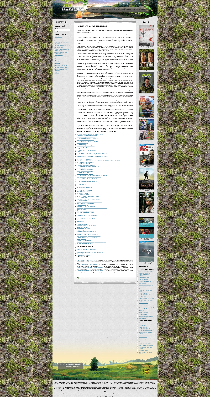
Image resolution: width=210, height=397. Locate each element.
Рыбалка (138, 9)
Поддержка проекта (126, 3)
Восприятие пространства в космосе (86, 231)
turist (95, 27)
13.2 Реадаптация (81, 144)
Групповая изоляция (82, 205)
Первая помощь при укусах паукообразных (61, 61)
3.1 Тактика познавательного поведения (87, 141)
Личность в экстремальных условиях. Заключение (90, 252)
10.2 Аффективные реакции (84, 191)
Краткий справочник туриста (145, 343)
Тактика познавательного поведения (86, 225)
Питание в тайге (142, 296)
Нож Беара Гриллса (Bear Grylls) (146, 271)
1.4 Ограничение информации (85, 180)
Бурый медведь (142, 318)
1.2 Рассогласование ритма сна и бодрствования (90, 134)
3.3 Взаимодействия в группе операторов (88, 138)
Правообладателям (93, 3)
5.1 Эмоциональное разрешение (85, 162)
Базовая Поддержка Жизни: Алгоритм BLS (89, 264)
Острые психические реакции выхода (87, 245)
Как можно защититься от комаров (62, 58)
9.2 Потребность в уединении (85, 174)
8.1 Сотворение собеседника (84, 159)
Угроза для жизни (81, 239)
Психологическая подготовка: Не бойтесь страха (90, 270)
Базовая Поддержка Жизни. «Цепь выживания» (90, 267)
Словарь (138, 3)
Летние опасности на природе (61, 40)
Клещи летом (58, 63)
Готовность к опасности (83, 214)
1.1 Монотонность (81, 168)
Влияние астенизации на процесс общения (88, 237)
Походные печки (142, 283)
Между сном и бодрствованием (85, 211)
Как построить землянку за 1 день (146, 284)
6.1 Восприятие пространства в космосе (87, 181)
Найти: (56, 28)
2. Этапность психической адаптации (87, 135)
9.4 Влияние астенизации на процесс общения (89, 182)
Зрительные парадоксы (83, 227)
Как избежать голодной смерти (145, 330)
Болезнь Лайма (58, 37)
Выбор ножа (141, 310)
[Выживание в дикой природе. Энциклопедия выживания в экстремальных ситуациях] (73, 11)
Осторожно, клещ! (59, 55)
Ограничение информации (84, 233)
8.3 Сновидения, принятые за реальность (88, 166)
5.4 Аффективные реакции (84, 172)
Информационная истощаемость (86, 218)
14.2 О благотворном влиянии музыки (87, 151)
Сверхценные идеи (82, 224)
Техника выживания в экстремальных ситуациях (144, 294)
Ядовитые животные (143, 312)
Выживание (86, 3)
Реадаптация (80, 221)
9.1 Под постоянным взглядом (85, 171)
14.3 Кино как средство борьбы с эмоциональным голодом (92, 156)
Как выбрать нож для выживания (146, 286)
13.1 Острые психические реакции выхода (88, 199)
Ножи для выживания (143, 279)
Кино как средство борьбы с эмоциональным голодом (91, 242)
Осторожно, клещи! (59, 47)
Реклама (133, 3)
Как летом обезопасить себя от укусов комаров (61, 53)
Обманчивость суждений (83, 228)
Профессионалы (120, 9)
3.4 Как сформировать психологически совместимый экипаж (93, 153)
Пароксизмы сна (81, 247)
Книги (113, 9)
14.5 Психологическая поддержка (86, 165)
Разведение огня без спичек (145, 281)
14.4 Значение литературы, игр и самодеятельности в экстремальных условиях (98, 160)
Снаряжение (94, 9)
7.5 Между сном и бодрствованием (86, 150)
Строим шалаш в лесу (143, 303)
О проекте (107, 3)
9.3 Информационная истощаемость (87, 178)
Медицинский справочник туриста (146, 345)
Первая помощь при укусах (61, 38)
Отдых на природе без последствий (62, 45)
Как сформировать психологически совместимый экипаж (92, 208)
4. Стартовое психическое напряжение (87, 157)
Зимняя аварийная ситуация (145, 341)
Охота (143, 9)
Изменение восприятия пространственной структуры (91, 222)
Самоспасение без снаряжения (145, 335)
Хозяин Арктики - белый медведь (146, 316)
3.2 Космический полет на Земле (85, 146)
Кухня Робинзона (142, 325)
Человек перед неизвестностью (85, 250)
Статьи (88, 9)
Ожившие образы (81, 209)
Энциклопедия (130, 9)
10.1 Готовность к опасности (84, 187)
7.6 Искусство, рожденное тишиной (86, 154)
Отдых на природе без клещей (61, 67)
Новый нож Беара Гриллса (144, 277)
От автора (112, 3)
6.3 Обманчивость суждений (84, 190)
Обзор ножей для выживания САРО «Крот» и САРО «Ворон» (146, 308)
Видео (109, 9)
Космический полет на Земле (85, 243)
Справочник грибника (143, 350)
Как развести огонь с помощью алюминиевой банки (145, 305)
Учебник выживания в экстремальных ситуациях (144, 328)
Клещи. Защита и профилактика (62, 56)
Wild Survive (146, 3)
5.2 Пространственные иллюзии (85, 140)
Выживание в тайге (143, 288)
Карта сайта (101, 3)
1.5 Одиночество (81, 184)
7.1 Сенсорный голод (82, 197)
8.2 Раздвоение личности (83, 163)
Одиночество (80, 230)
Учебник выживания (143, 337)
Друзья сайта (118, 3)
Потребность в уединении (84, 240)
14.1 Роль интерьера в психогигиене (86, 149)
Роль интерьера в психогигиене (85, 203)
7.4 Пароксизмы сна (82, 147)
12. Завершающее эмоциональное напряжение (89, 202)
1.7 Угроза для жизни (82, 193)
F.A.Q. (142, 3)
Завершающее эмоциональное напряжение (88, 236)
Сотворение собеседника (83, 219)
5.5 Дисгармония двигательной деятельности (89, 177)
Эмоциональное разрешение (84, 255)
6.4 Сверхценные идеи (83, 194)
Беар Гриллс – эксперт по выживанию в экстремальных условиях (145, 274)
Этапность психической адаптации (86, 206)
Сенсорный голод (81, 253)
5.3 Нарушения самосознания (85, 169)
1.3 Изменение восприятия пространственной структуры (92, 175)
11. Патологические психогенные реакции (88, 196)
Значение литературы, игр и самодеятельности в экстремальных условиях (97, 216)
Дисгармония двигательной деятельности (88, 234)
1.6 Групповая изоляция (83, 188)
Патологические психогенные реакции (87, 215)
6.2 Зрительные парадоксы (84, 185)
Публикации (102, 9)
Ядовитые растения (143, 314)
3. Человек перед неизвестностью (86, 137)
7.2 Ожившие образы (82, 200)
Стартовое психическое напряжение (86, 249)
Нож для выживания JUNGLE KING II (146, 298)
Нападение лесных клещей (61, 65)
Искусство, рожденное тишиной (85, 212)
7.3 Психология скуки (82, 143)
